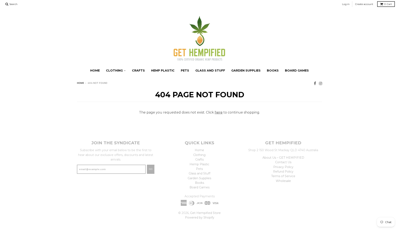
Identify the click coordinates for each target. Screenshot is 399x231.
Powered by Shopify (199, 217)
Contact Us (283, 162)
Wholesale (283, 181)
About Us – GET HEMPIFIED (283, 157)
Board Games (297, 70)
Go (150, 169)
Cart (388, 4)
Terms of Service (283, 176)
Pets (185, 70)
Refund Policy (283, 171)
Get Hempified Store (205, 213)
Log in (346, 4)
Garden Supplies (246, 70)
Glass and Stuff (210, 70)
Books (273, 70)
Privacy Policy (283, 167)
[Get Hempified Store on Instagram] (320, 83)
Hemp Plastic (163, 70)
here (219, 112)
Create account (364, 4)
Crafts (138, 70)
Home (95, 70)
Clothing (114, 70)
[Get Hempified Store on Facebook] (315, 83)
